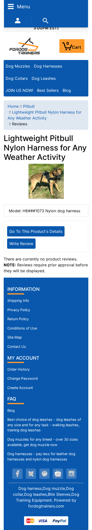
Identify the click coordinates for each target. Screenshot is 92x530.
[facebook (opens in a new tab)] (17, 474)
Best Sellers (48, 90)
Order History (18, 369)
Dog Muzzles (18, 66)
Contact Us (16, 346)
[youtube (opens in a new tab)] (58, 474)
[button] (83, 505)
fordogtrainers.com (46, 506)
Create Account (20, 388)
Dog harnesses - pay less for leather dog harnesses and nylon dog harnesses (41, 456)
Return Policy (18, 319)
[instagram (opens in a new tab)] (71, 474)
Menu (22, 6)
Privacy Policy (18, 310)
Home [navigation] (13, 106)
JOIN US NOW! (19, 90)
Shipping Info (18, 300)
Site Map (14, 337)
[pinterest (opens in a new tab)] (44, 474)
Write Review (21, 243)
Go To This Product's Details (35, 231)
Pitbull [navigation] (29, 106)
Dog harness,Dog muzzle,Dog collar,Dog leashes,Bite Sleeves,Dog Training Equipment (46, 494)
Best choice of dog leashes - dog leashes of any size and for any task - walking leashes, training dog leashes (44, 424)
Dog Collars (17, 78)
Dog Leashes (44, 78)
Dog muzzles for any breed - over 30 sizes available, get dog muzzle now (42, 442)
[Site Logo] (25, 45)
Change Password (22, 378)
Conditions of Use (22, 328)
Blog (67, 90)
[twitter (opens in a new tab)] (31, 474)
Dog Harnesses (48, 66)
